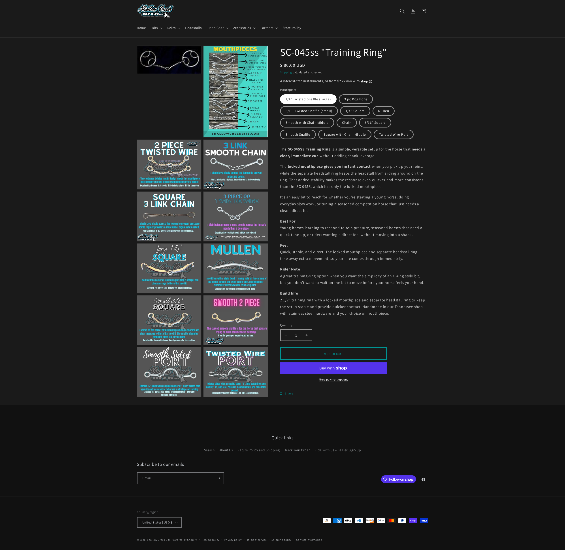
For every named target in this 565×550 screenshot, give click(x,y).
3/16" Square (375, 122)
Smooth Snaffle (298, 134)
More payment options (333, 380)
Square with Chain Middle (345, 134)
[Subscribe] (218, 478)
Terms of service (257, 539)
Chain (347, 122)
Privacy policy (233, 539)
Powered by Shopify (184, 539)
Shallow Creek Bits (159, 539)
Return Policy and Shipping (258, 449)
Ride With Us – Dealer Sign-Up (338, 449)
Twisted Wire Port (393, 134)
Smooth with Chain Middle (307, 122)
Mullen (383, 111)
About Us (226, 449)
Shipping (286, 72)
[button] (156, 28)
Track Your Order (297, 449)
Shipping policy (281, 539)
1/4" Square (355, 111)
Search (209, 449)
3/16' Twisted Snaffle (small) (309, 111)
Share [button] (288, 393)
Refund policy (210, 539)
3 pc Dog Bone (355, 99)
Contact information (309, 539)
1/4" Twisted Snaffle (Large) (308, 99)
